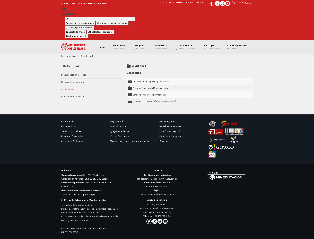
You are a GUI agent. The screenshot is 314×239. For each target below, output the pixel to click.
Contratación (67, 121)
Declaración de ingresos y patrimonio (151, 81)
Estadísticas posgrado (170, 136)
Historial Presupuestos (72, 81)
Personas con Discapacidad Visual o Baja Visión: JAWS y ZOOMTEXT (101, 19)
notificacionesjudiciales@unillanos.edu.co (157, 178)
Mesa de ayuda (166, 121)
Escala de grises (76, 31)
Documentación (69, 126)
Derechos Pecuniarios (170, 126)
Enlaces (172, 2)
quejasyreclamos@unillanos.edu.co (157, 193)
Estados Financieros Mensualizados (150, 88)
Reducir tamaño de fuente (81, 23)
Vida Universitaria (189, 2)
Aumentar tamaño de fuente (113, 23)
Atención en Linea (119, 126)
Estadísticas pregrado (170, 131)
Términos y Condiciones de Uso (76, 204)
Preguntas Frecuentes (72, 136)
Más (179, 2)
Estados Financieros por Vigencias (149, 94)
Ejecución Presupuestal (72, 96)
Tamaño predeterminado (80, 27)
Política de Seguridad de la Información (80, 212)
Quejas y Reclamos (120, 131)
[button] (106, 9)
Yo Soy (166, 2)
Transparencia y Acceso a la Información (129, 141)
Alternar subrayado (77, 36)
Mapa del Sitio (117, 121)
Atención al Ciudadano (72, 141)
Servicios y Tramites (71, 131)
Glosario (163, 141)
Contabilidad (67, 89)
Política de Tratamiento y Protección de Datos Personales (89, 208)
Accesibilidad (68, 14)
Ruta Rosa (201, 2)
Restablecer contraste (101, 31)
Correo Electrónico (120, 136)
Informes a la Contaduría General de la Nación (155, 101)
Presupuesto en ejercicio (73, 74)
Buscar (234, 2)
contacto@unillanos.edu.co (157, 186)
